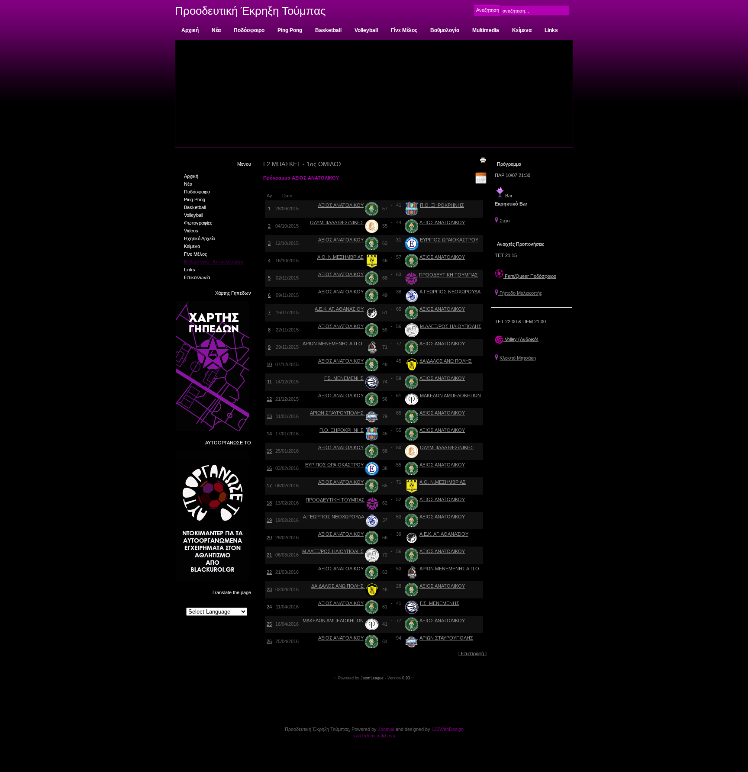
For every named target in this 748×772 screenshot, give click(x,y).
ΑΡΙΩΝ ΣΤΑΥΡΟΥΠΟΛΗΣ (337, 412)
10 (269, 364)
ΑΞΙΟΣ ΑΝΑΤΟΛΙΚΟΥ (341, 205)
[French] (208, 603)
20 (269, 537)
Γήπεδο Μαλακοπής (520, 293)
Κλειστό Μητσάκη (518, 357)
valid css (386, 735)
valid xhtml (364, 735)
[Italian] (224, 603)
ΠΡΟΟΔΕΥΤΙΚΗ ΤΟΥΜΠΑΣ (448, 274)
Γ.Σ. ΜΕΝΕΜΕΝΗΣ (344, 378)
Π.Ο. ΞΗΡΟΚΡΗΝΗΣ (442, 205)
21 (269, 554)
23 (269, 589)
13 (269, 416)
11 (269, 381)
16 (269, 468)
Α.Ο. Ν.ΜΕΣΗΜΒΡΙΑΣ (340, 257)
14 (269, 433)
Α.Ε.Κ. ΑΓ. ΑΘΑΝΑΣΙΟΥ (339, 309)
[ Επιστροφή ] (472, 653)
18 (269, 502)
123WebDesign (448, 729)
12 (269, 399)
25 (269, 624)
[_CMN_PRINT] (483, 159)
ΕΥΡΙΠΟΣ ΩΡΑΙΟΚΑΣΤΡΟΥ (449, 239)
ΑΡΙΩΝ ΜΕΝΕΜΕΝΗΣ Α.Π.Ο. (334, 343)
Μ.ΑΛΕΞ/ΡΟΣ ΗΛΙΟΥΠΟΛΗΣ (450, 326)
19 (269, 520)
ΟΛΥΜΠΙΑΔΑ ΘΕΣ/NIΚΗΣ (337, 222)
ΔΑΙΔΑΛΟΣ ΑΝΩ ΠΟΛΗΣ (445, 360)
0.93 (406, 678)
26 (269, 641)
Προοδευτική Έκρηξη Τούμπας (250, 10)
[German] (216, 603)
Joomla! (386, 729)
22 (269, 572)
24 (269, 606)
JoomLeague (372, 678)
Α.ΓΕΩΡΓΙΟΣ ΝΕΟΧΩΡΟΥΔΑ (449, 291)
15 (269, 451)
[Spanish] (232, 603)
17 (269, 485)
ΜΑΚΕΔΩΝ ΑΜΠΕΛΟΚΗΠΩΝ (450, 395)
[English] (200, 603)
